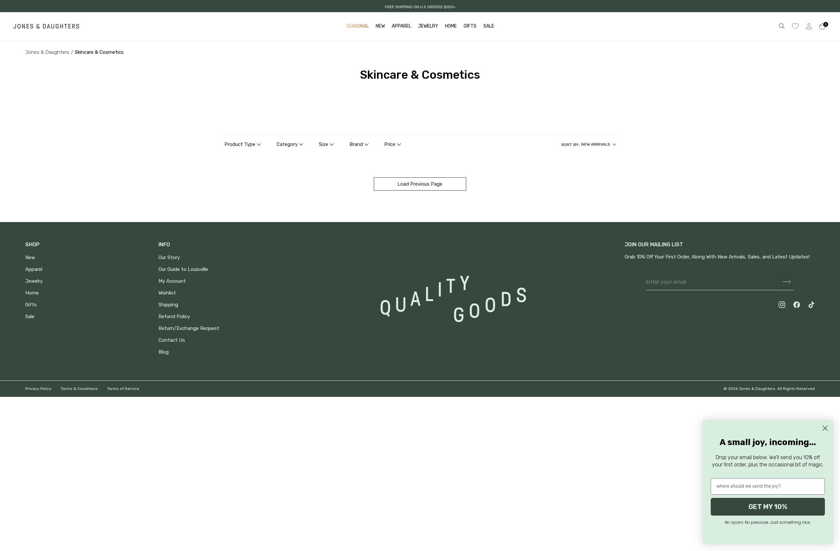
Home (32, 293)
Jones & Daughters (47, 52)
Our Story (169, 257)
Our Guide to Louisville (183, 269)
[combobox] (588, 145)
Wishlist (167, 293)
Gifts (31, 305)
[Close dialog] (825, 428)
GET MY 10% (768, 507)
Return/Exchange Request (188, 328)
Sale (29, 316)
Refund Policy (174, 316)
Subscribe (786, 282)
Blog (163, 352)
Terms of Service (123, 388)
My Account (172, 281)
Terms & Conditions (79, 388)
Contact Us (171, 340)
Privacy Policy (38, 388)
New (30, 257)
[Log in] (809, 26)
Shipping (168, 305)
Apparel (33, 269)
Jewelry (34, 281)
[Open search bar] (782, 26)
